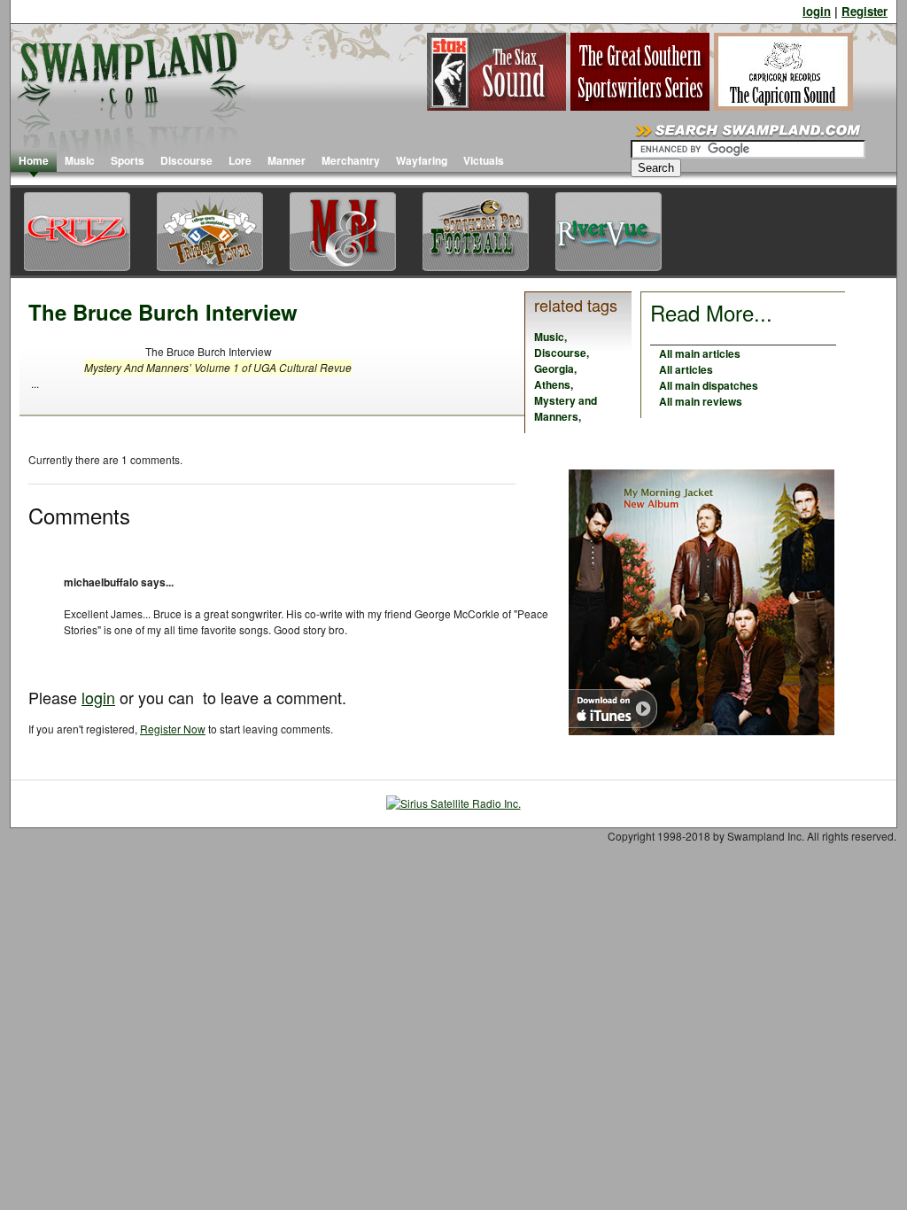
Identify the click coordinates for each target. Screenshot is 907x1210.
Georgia (554, 368)
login (816, 11)
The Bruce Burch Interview (163, 312)
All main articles (699, 353)
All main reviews (700, 401)
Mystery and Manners (565, 408)
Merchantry (351, 160)
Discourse (186, 160)
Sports (127, 160)
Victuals (483, 160)
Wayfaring (421, 160)
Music (80, 160)
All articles (686, 369)
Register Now (172, 728)
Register (864, 11)
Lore (240, 160)
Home (34, 160)
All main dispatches (708, 385)
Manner (286, 160)
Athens (552, 384)
